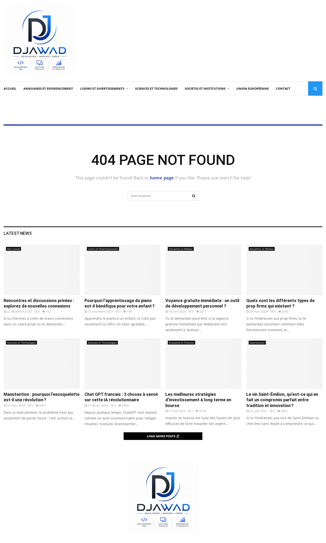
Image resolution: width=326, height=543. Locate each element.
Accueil (10, 88)
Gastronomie (257, 342)
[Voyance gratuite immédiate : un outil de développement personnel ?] (203, 270)
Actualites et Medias (181, 249)
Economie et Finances (181, 342)
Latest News (18, 233)
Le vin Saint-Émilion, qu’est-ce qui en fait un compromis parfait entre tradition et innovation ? (282, 400)
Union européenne (252, 88)
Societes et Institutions (205, 88)
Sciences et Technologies (156, 88)
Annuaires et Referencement (48, 88)
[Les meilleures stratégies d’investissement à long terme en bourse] (203, 363)
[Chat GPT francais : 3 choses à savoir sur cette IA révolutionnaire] (122, 363)
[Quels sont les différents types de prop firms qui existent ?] (284, 270)
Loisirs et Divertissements (102, 88)
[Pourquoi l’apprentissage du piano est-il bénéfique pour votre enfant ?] (122, 270)
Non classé (13, 249)
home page (162, 178)
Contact (283, 88)
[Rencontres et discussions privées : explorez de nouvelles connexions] (42, 270)
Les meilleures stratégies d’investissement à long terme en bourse (198, 400)
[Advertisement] (235, 40)
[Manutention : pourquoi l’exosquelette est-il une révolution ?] (42, 363)
